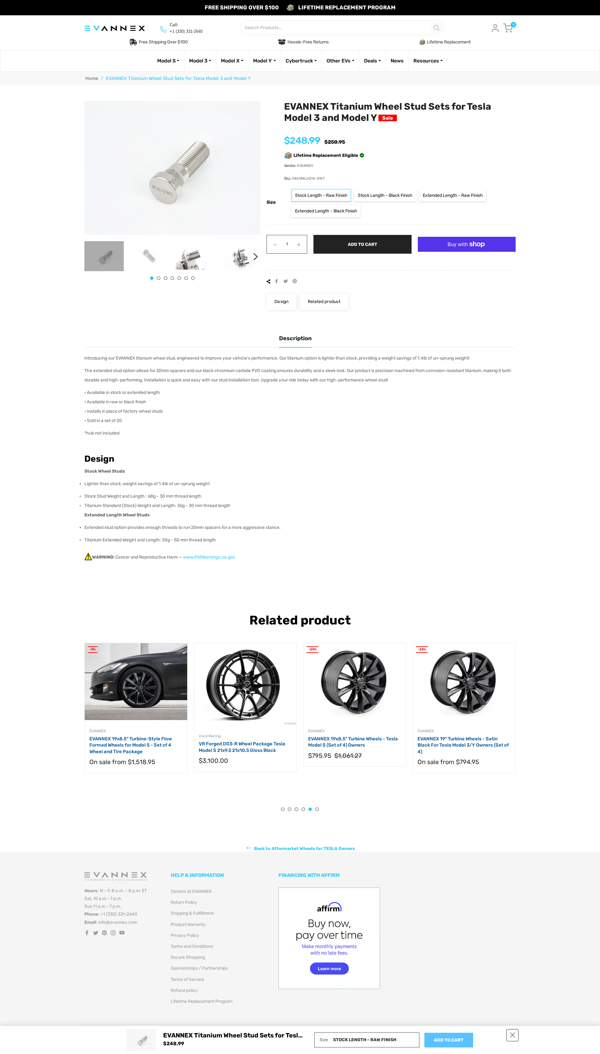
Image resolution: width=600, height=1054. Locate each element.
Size (271, 202)
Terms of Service (187, 979)
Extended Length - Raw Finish (453, 195)
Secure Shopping (188, 957)
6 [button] (186, 278)
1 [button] (151, 278)
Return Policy (184, 902)
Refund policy (184, 990)
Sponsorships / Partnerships (199, 968)
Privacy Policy (185, 935)
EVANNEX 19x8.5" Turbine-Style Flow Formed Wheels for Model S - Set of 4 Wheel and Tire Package (130, 745)
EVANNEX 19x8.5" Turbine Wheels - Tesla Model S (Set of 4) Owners (353, 742)
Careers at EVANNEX (191, 891)
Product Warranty (188, 924)
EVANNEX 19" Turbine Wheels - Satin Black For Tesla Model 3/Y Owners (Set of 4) (463, 745)
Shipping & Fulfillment (192, 913)
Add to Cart (448, 1040)
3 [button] (165, 278)
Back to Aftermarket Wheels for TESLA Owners (304, 848)
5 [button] (179, 278)
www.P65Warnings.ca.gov (209, 557)
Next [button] (255, 257)
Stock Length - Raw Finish (321, 195)
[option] (136, 714)
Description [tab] (295, 338)
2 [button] (158, 278)
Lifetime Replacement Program (201, 1001)
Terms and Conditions (192, 946)
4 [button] (172, 278)
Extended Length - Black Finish (326, 211)
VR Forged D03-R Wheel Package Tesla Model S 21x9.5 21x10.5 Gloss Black (242, 747)
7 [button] (193, 278)
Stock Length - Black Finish (385, 195)
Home (91, 78)
